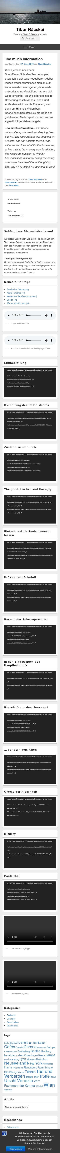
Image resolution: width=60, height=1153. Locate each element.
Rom (41, 1067)
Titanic (30, 1071)
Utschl (10, 1080)
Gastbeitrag (24, 1051)
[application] (30, 382)
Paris (8, 1067)
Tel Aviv (20, 1072)
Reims (20, 1067)
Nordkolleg (48, 1063)
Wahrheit (39, 1086)
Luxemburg (13, 1059)
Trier (36, 1076)
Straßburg (10, 1072)
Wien (49, 1084)
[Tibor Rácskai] (30, 23)
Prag (15, 1067)
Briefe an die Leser (33, 1042)
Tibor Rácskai (30, 29)
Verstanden (16, 1149)
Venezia (25, 1080)
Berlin (7, 1042)
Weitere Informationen (40, 1149)
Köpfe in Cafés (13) (16, 292)
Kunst (50, 1054)
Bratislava (15, 1042)
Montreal (31, 1059)
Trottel (44, 1076)
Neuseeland (15, 1063)
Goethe (35, 1051)
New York (34, 1062)
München (42, 1059)
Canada (19, 1047)
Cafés (9, 1046)
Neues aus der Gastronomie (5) (22, 296)
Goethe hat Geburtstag (18, 289)
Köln (6, 1059)
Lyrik (23, 1059)
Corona (30, 1046)
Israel (7, 1055)
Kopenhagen (31, 1055)
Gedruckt (11, 1015)
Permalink (14, 185)
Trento (29, 1076)
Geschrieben (11, 182)
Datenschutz (13, 1127)
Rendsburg (30, 1067)
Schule (48, 1067)
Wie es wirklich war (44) (18, 303)
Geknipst (11, 1018)
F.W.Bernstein (10, 1051)
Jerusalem (17, 1055)
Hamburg (46, 1051)
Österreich (8, 1089)
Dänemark (41, 1047)
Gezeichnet (12, 1025)
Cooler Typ (12, 299)
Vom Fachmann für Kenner (22, 1083)
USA (53, 1076)
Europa (50, 1047)
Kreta (41, 1055)
